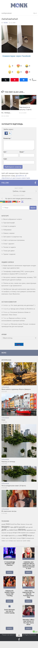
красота (11, 535)
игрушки (4, 532)
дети (16, 527)
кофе (6, 535)
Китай (12, 524)
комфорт (32, 532)
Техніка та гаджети (9, 247)
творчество (19, 540)
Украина (23, 524)
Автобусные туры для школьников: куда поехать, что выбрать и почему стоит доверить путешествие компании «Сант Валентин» (19, 291)
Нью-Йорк (17, 524)
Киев (8, 524)
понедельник (30, 538)
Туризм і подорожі (9, 254)
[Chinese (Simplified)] (6, 201)
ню (11, 538)
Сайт (5, 159)
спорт (14, 540)
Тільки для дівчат (9, 250)
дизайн (22, 527)
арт (31, 524)
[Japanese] (19, 201)
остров (19, 538)
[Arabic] (4, 201)
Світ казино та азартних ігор (12, 236)
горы (12, 527)
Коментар (7, 138)
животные (13, 530)
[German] (14, 201)
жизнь (22, 529)
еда (8, 530)
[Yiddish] (22, 201)
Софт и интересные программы (14, 240)
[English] (9, 201)
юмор (28, 540)
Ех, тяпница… (6, 112)
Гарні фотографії (9, 222)
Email (22, 152)
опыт (14, 538)
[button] (6, 134)
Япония (28, 524)
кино (27, 532)
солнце (10, 540)
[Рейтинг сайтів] (19, 345)
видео (6, 526)
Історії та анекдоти (9, 226)
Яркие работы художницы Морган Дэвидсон (16, 389)
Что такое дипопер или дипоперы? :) (23, 305)
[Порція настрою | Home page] (19, 5)
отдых (23, 538)
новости (8, 538)
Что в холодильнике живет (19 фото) (14, 485)
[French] (12, 201)
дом (4, 529)
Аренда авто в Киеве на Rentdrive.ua (23, 308)
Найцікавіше (7, 13)
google (3, 524)
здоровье (29, 530)
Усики (3, 420)
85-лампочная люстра (9, 511)
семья (3, 540)
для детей (29, 527)
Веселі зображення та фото (12, 219)
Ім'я (5, 152)
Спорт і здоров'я (8, 243)
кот (3, 535)
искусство (17, 532)
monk (6, 22)
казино (23, 532)
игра (34, 530)
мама (20, 535)
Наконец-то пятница (8, 461)
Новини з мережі (8, 233)
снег (7, 540)
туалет (25, 540)
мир (25, 535)
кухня (16, 535)
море (30, 535)
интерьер (9, 532)
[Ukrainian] (1, 201)
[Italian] (17, 201)
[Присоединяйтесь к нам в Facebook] (35, 182)
